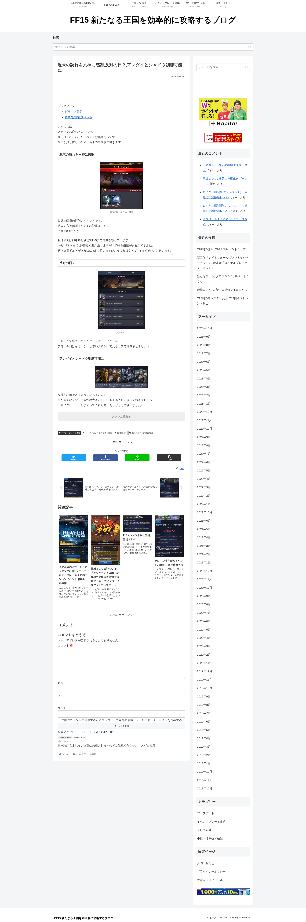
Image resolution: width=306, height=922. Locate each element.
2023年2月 (204, 395)
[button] (250, 47)
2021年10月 (204, 512)
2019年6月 (204, 721)
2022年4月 (204, 478)
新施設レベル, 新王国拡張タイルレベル (222, 289)
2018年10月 (204, 788)
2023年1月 (204, 403)
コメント (65, 645)
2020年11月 (204, 579)
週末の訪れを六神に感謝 (142, 433)
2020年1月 (204, 663)
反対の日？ (122, 433)
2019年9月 (204, 696)
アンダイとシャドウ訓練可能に (98, 433)
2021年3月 (204, 545)
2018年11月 (204, 780)
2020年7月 (204, 612)
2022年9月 (204, 437)
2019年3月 (204, 746)
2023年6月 (204, 361)
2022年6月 (204, 462)
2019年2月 (204, 755)
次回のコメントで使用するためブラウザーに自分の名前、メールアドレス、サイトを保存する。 (123, 720)
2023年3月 (204, 386)
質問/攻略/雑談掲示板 (78, 117)
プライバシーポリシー (211, 871)
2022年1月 (204, 504)
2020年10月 (204, 587)
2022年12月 (204, 411)
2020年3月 (204, 646)
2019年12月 (204, 671)
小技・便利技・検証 (210, 838)
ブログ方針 (204, 830)
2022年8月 (204, 445)
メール (62, 695)
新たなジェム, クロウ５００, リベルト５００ (223, 279)
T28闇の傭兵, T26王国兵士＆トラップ (221, 249)
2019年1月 (204, 763)
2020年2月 (204, 654)
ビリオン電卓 (73, 111)
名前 (60, 683)
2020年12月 (204, 571)
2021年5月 (204, 529)
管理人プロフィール (210, 880)
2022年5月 (204, 470)
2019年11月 (204, 679)
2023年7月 (204, 353)
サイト (62, 707)
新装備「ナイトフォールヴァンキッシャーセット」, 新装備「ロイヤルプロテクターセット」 (223, 263)
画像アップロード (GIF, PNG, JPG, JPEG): (85, 732)
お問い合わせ (205, 863)
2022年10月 (204, 428)
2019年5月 (204, 729)
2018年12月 (204, 771)
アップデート (205, 813)
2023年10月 (204, 328)
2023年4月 (204, 378)
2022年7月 (204, 453)
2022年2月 (204, 495)
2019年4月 (204, 738)
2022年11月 (204, 420)
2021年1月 (204, 562)
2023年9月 (204, 336)
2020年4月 (204, 637)
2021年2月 (204, 554)
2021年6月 (204, 520)
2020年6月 (204, 621)
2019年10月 (204, 688)
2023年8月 (204, 345)
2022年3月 (204, 487)
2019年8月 (204, 704)
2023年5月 (204, 370)
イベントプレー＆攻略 (70, 433)
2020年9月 (204, 596)
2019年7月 (204, 713)
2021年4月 (204, 537)
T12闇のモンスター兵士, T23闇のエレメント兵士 (223, 301)
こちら (105, 225)
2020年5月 (204, 629)
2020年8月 (204, 604)
